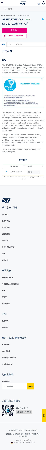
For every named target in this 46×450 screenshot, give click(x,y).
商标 (26, 434)
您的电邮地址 (6, 381)
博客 (3, 254)
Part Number (14, 166)
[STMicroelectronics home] (23, 3)
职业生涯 (5, 240)
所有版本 (29, 166)
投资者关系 (6, 221)
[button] (2, 3)
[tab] (3, 44)
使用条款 (9, 434)
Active (28, 19)
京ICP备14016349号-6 (23, 440)
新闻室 (4, 297)
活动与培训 (6, 303)
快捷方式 (5, 321)
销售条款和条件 (18, 434)
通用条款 (5, 260)
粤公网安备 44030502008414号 (24, 442)
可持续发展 (6, 227)
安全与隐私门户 (7, 364)
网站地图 (5, 327)
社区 (3, 290)
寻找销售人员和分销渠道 (10, 284)
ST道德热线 (6, 351)
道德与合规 (6, 344)
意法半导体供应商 (8, 247)
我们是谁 (5, 214)
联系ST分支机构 (7, 277)
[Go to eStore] (39, 3)
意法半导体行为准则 (9, 358)
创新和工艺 (6, 234)
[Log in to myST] (43, 3)
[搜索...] (4, 8)
